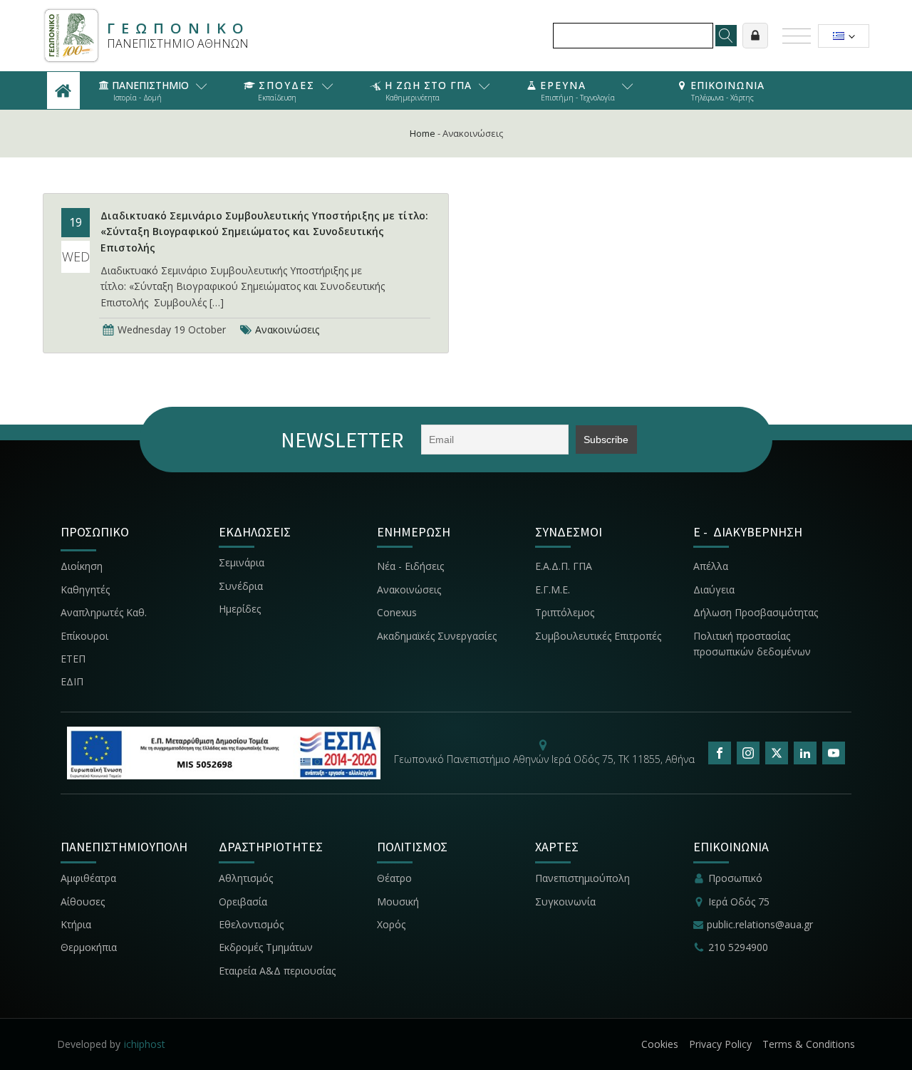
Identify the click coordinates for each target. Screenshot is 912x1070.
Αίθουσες (83, 901)
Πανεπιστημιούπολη (582, 878)
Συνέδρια (241, 586)
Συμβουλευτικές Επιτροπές (598, 636)
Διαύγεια (714, 589)
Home (422, 133)
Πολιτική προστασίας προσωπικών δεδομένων (752, 643)
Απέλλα (710, 566)
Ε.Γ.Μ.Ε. (552, 589)
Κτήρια (76, 924)
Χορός (391, 924)
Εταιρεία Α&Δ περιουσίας (278, 970)
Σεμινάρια (241, 562)
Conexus (397, 612)
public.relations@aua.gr (760, 924)
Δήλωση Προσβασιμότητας (755, 612)
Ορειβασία (243, 901)
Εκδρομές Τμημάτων (266, 947)
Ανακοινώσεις (287, 329)
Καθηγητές (85, 589)
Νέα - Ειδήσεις (410, 566)
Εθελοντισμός (251, 924)
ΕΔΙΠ (72, 681)
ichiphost (144, 1044)
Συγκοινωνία (566, 901)
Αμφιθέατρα (88, 878)
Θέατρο (394, 878)
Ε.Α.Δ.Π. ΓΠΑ (563, 566)
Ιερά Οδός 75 (739, 901)
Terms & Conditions (808, 1044)
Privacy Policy (720, 1044)
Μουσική (398, 901)
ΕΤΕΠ (73, 658)
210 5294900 (738, 947)
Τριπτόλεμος (564, 612)
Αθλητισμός (246, 878)
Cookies (659, 1044)
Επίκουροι (84, 636)
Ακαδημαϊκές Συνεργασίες (437, 636)
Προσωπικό (735, 878)
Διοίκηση (82, 566)
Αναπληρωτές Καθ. (104, 612)
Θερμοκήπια (89, 947)
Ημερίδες (240, 608)
